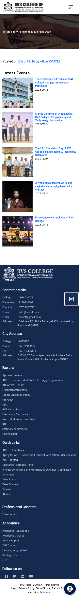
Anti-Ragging (10, 459)
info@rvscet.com (29, 312)
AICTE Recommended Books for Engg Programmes (32, 380)
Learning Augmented (14, 550)
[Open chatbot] (70, 589)
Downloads (9, 479)
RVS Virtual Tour (11, 409)
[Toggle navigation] (71, 7)
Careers (6, 489)
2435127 (24, 341)
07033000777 (26, 307)
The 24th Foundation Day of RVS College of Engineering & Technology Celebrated (55, 152)
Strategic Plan (10, 555)
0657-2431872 (27, 346)
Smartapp (8, 474)
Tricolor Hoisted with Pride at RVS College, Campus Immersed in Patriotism (54, 83)
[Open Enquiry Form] (71, 299)
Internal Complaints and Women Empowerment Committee (36, 469)
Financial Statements (14, 389)
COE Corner (9, 545)
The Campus (9, 514)
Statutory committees (15, 428)
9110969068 (26, 302)
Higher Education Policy (16, 394)
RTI (4, 424)
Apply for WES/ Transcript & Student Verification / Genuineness (39, 455)
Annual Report (10, 540)
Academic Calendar (13, 535)
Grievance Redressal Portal (18, 464)
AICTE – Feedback (13, 450)
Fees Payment (10, 484)
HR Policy (7, 399)
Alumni (6, 494)
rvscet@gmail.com (30, 317)
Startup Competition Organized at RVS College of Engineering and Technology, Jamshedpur (54, 117)
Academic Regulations (15, 530)
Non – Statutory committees (18, 419)
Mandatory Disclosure (15, 414)
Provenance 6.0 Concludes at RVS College (54, 219)
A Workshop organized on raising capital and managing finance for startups (53, 186)
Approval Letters (12, 375)
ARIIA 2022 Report (13, 385)
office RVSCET (50, 61)
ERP (4, 560)
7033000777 (26, 297)
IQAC (5, 404)
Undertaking (9, 433)
